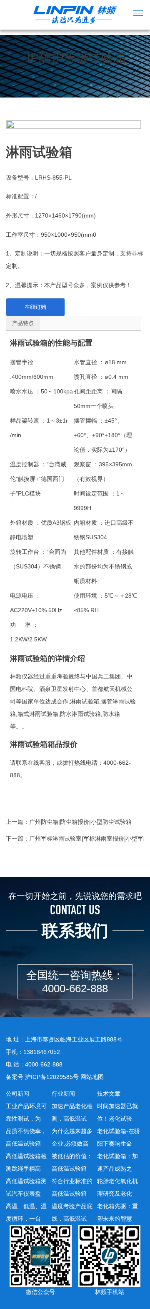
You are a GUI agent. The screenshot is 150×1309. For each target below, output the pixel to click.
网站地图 (92, 1077)
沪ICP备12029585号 (52, 1077)
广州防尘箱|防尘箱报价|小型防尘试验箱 (80, 821)
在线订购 (35, 307)
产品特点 (23, 323)
